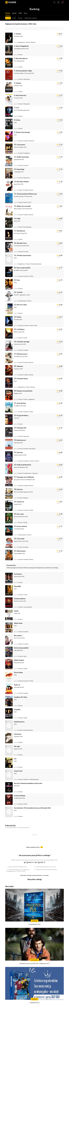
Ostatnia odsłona (19, 598)
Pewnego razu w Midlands (25, 477)
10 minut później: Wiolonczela (27, 194)
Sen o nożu (20, 514)
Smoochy (20, 452)
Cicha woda (20, 539)
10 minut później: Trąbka (24, 71)
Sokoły (16, 611)
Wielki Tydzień (19, 660)
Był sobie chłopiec (23, 181)
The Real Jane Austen (24, 255)
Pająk (18, 218)
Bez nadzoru (18, 635)
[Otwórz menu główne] (62, 2)
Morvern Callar (22, 305)
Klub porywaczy (22, 354)
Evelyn (18, 120)
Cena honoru (21, 144)
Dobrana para (21, 551)
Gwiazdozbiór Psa (34, 924)
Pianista (18, 34)
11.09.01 (19, 292)
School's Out (18, 771)
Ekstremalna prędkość (21, 648)
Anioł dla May (21, 403)
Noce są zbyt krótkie (23, 268)
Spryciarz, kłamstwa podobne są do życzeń (28, 783)
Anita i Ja (17, 685)
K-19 (17, 108)
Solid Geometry (19, 722)
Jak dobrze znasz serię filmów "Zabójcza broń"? (34, 963)
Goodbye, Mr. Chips (20, 697)
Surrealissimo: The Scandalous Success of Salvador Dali (32, 808)
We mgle (17, 746)
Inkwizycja (17, 734)
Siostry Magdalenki (22, 46)
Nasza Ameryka (21, 95)
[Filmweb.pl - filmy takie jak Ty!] (10, 2)
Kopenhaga (20, 169)
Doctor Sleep (18, 672)
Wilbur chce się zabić (24, 206)
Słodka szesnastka (23, 157)
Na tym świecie (22, 526)
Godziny (18, 83)
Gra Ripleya (20, 329)
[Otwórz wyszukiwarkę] (54, 2)
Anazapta (17, 709)
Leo (15, 759)
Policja (19, 317)
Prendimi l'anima (22, 378)
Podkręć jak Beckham (24, 465)
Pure (18, 280)
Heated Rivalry (34, 1002)
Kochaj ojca (18, 574)
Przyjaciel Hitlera (22, 415)
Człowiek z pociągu (23, 342)
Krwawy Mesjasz (19, 795)
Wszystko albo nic (22, 58)
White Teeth (18, 623)
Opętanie (20, 366)
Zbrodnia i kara (22, 243)
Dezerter (20, 489)
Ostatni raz (20, 502)
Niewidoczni (21, 231)
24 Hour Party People (23, 132)
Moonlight (17, 586)
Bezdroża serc (21, 440)
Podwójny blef (21, 428)
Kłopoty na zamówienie (24, 391)
